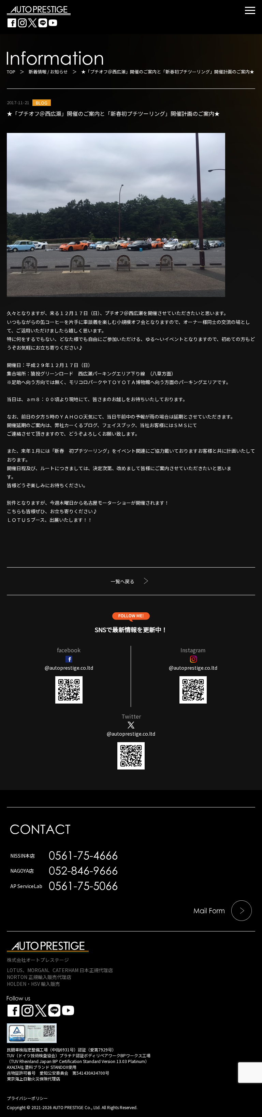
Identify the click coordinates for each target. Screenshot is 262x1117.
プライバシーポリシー (27, 1098)
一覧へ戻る (122, 581)
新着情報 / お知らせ (48, 71)
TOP (11, 71)
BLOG (41, 102)
